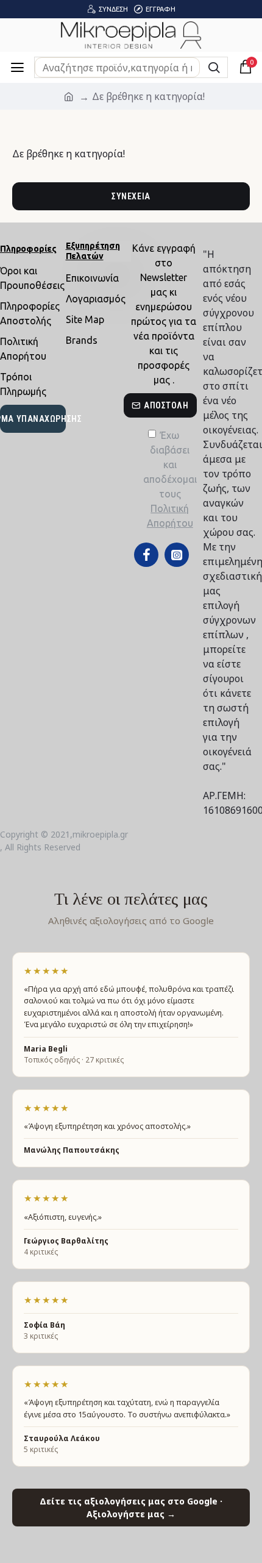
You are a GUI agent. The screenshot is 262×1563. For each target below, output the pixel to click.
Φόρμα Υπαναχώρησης (33, 419)
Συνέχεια (131, 196)
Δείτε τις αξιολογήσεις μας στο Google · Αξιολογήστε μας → (131, 1507)
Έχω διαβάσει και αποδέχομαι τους (170, 479)
